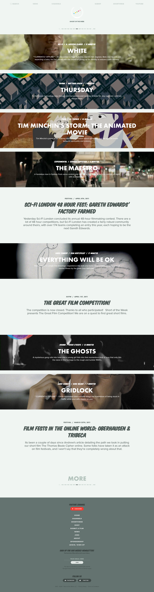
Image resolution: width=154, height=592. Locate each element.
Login (72, 545)
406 (71, 29)
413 (90, 29)
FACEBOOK (70, 580)
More (77, 478)
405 (68, 29)
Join (77, 562)
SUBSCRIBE (78, 509)
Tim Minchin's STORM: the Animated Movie (77, 128)
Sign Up (81, 545)
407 (74, 29)
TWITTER (85, 580)
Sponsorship (77, 542)
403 (62, 29)
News (77, 532)
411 (85, 29)
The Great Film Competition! (77, 302)
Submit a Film (77, 528)
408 (77, 29)
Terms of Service (83, 568)
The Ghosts (77, 351)
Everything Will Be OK (77, 260)
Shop (77, 525)
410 (82, 29)
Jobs (77, 535)
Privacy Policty (82, 586)
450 (94, 29)
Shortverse (77, 522)
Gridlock (77, 390)
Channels (77, 518)
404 (65, 29)
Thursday (77, 90)
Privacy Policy (71, 568)
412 (88, 29)
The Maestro (77, 168)
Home (77, 515)
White (77, 51)
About (77, 538)
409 (80, 29)
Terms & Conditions (93, 586)
